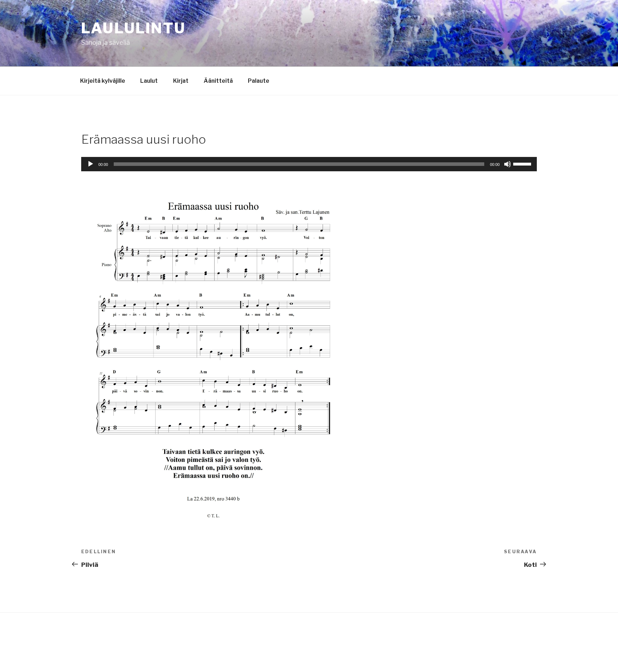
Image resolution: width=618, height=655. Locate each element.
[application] (309, 164)
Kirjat (180, 80)
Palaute (258, 80)
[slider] (523, 163)
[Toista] (90, 164)
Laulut (149, 80)
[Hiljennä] (507, 164)
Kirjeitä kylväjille (102, 80)
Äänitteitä (218, 80)
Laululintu (133, 28)
